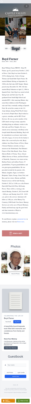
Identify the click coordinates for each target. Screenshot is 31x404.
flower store (20, 222)
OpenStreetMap (17, 392)
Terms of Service (20, 389)
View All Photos (15, 273)
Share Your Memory (10, 348)
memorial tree (22, 219)
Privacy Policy (11, 389)
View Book (8, 321)
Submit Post (15, 376)
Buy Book (17, 321)
